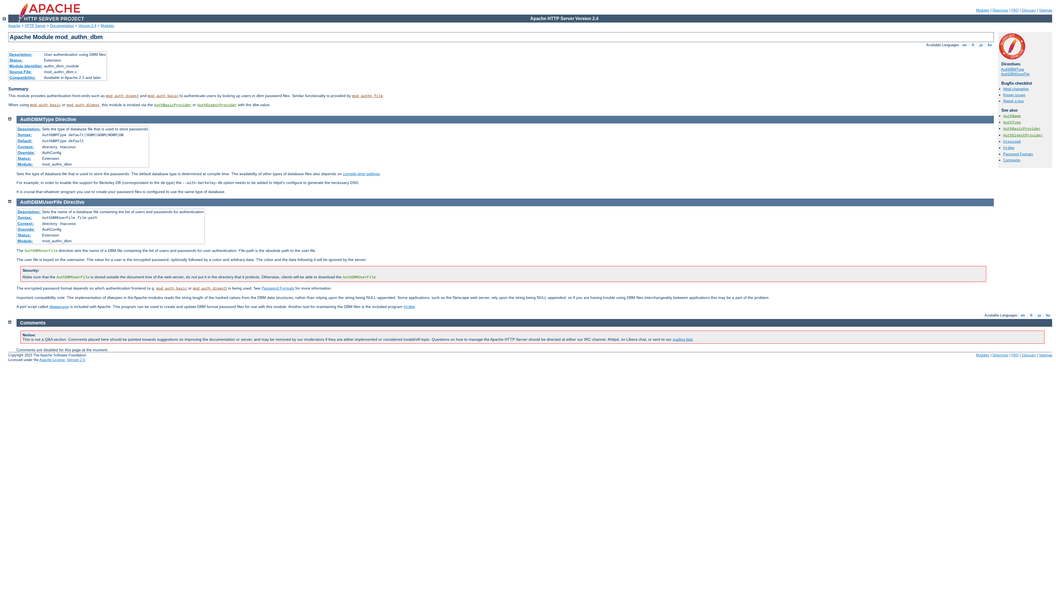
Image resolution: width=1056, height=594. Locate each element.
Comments (1012, 160)
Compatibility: (22, 77)
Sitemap (1045, 10)
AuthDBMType (1012, 69)
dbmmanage (59, 307)
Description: (20, 54)
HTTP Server (35, 26)
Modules (982, 10)
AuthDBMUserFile (1015, 74)
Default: (25, 141)
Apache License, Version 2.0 (62, 360)
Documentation (62, 26)
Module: (25, 164)
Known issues (1014, 95)
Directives (1000, 10)
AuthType (1012, 122)
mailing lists (683, 339)
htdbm (1008, 148)
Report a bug (1013, 101)
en (964, 45)
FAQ (1015, 10)
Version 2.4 (87, 26)
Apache (14, 26)
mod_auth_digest (122, 96)
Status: (16, 60)
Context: (26, 147)
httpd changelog (1015, 89)
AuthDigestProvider (217, 105)
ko (990, 45)
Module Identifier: (26, 66)
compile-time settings (361, 174)
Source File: (20, 72)
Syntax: (25, 135)
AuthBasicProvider (172, 105)
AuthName (1012, 116)
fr (973, 45)
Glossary (1029, 10)
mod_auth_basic (163, 96)
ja (981, 45)
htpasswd (1012, 142)
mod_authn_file (367, 96)
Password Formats (1018, 154)
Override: (26, 152)
